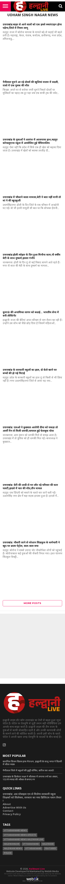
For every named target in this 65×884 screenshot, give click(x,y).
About (7, 804)
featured (50, 848)
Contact (8, 810)
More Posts (32, 603)
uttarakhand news (15, 830)
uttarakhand (31, 844)
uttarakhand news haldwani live (23, 839)
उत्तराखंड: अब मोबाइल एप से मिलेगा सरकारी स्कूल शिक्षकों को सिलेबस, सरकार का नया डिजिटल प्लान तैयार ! (32, 797)
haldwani (47, 844)
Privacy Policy (12, 814)
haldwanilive (11, 844)
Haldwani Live (37, 868)
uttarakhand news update (20, 835)
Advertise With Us (14, 807)
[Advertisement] (32, 646)
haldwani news (13, 848)
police (7, 853)
